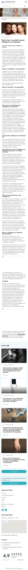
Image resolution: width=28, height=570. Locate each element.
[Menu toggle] (24, 6)
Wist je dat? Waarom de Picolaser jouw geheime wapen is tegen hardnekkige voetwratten (14, 460)
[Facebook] (2, 510)
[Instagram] (6, 510)
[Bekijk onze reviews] (14, 557)
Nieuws (7, 18)
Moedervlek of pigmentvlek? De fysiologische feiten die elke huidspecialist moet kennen (13, 370)
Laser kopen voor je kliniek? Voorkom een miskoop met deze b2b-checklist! (13, 399)
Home (2, 18)
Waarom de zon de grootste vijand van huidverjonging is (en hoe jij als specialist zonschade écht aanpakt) (13, 430)
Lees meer (5, 375)
